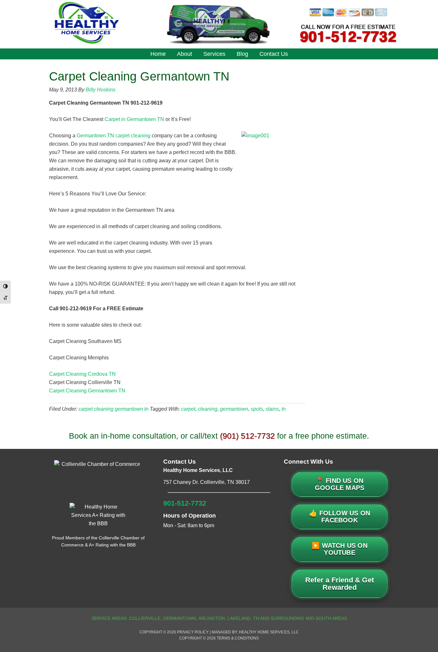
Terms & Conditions (238, 638)
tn (284, 409)
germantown (234, 409)
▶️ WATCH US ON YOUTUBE (339, 549)
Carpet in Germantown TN (134, 119)
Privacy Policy (193, 632)
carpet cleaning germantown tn (113, 409)
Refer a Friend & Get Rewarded (339, 583)
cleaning (207, 409)
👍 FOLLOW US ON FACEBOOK (339, 517)
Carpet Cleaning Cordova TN (82, 374)
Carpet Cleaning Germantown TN (87, 390)
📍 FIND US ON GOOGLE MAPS (339, 484)
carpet (188, 409)
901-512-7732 (184, 503)
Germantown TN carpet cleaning (113, 135)
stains (272, 409)
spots (257, 409)
